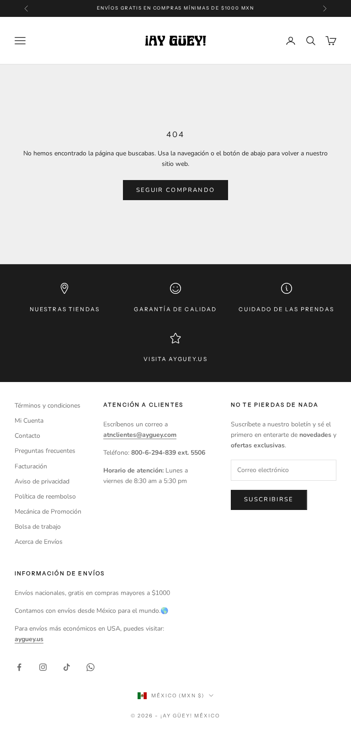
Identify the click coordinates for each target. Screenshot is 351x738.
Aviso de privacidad (42, 481)
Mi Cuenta (29, 420)
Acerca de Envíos (39, 541)
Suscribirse (269, 499)
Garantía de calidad (175, 309)
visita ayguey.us (175, 359)
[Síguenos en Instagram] (43, 667)
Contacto (27, 435)
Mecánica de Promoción (48, 511)
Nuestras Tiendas (65, 309)
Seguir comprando (175, 190)
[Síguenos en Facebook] (19, 667)
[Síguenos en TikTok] (66, 667)
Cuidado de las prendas (286, 309)
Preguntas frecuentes (45, 450)
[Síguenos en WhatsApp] (90, 667)
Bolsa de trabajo (38, 526)
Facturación (31, 466)
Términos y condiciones (47, 405)
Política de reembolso (45, 496)
